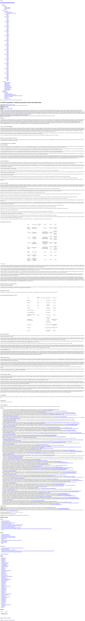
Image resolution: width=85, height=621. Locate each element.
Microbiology (3, 582)
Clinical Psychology (4, 566)
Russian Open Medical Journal (7, 2)
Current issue (6, 11)
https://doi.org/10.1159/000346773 (61, 436)
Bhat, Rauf (5, 515)
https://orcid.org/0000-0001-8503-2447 (50, 507)
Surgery (2, 603)
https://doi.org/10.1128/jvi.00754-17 (73, 497)
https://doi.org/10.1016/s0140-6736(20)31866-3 (34, 459)
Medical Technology (4, 580)
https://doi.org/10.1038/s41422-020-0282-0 (64, 481)
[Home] (1, 0)
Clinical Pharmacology (4, 565)
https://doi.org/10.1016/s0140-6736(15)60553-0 (13, 418)
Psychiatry (2, 595)
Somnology (3, 601)
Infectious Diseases (6, 106)
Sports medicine (3, 602)
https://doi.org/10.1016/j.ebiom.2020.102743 (72, 428)
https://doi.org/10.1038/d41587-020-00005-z (30, 437)
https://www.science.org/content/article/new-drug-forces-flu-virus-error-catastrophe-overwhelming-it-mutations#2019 (52, 468)
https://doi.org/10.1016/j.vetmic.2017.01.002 (42, 444)
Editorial (6, 6)
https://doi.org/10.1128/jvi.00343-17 (68, 441)
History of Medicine (4, 575)
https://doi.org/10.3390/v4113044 (62, 416)
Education (2, 569)
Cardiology (3, 561)
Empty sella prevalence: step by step (6, 523)
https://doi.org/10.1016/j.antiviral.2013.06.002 (9, 470)
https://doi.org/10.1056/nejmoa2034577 (69, 450)
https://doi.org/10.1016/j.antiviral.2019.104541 (9, 482)
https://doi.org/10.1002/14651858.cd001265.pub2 (66, 467)
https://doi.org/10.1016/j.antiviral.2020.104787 (59, 469)
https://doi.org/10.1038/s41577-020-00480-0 (37, 447)
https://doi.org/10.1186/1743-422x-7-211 (61, 465)
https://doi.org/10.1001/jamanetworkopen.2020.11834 (10, 415)
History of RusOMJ (7, 8)
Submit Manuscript (7, 83)
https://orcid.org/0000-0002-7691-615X (63, 508)
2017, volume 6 (7, 54)
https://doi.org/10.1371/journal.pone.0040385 (9, 419)
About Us (3, 5)
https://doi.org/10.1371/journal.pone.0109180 (45, 496)
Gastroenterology (3, 571)
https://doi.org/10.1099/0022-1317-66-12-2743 (57, 414)
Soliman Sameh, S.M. (26, 515)
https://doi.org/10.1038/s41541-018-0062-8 (74, 423)
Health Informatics (4, 573)
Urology (2, 606)
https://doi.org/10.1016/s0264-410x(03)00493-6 (54, 429)
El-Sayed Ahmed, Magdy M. (11, 515)
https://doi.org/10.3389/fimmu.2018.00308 (72, 424)
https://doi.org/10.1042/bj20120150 (72, 471)
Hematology (3, 574)
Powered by (3, 614)
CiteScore (6, 611)
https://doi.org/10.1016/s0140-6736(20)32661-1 (35, 452)
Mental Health (3, 581)
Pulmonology (3, 598)
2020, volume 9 (7, 40)
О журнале (6, 92)
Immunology (3, 577)
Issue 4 (8, 20)
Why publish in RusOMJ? (8, 87)
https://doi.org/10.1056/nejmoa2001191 (73, 479)
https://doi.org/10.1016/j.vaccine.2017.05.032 (9, 421)
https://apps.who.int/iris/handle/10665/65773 (38, 500)
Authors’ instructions (7, 82)
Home (3, 4)
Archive (3, 10)
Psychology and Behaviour (5, 596)
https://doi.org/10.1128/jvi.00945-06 (46, 446)
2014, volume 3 (7, 68)
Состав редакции (7, 98)
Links (2, 607)
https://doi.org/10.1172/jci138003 (43, 460)
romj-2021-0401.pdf (10, 108)
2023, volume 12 (7, 26)
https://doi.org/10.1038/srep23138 (61, 474)
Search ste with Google (4, 554)
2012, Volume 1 (7, 77)
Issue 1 (8, 17)
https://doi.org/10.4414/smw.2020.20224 (54, 503)
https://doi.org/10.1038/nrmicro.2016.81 (53, 409)
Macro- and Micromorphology (5, 579)
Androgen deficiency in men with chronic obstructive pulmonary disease (11, 551)
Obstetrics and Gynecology (5, 586)
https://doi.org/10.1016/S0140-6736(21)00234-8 (16, 456)
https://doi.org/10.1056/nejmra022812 (43, 463)
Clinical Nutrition (3, 564)
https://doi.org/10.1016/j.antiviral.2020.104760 (69, 472)
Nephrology (3, 583)
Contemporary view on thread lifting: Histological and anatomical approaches (12, 524)
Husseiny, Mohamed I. (19, 515)
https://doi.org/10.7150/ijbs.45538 (70, 485)
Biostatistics (3, 560)
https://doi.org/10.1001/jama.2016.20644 (75, 432)
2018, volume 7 (7, 49)
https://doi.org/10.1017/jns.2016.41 (33, 487)
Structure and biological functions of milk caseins (8, 522)
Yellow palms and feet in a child (5, 521)
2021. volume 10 (9, 104)
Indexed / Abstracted (7, 7)
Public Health (3, 597)
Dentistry (2, 567)
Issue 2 (8, 15)
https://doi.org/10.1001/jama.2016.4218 (8, 431)
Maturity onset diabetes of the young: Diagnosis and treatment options (11, 527)
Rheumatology (3, 599)
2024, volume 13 (7, 21)
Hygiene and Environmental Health (6, 576)
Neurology (2, 584)
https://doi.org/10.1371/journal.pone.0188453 (57, 445)
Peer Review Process (7, 86)
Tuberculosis (3, 605)
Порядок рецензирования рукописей (10, 94)
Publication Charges (7, 85)
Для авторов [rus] (5, 91)
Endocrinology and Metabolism (5, 570)
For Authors (4, 81)
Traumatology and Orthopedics (5, 604)
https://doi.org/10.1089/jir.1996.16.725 (70, 495)
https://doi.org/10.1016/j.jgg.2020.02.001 (52, 478)
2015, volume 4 (7, 63)
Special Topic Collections (8, 12)
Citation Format (7, 84)
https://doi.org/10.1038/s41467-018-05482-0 (69, 430)
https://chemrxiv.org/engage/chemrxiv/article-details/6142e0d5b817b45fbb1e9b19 (67, 498)
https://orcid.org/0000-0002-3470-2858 (12, 510)
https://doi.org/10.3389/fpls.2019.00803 (50, 435)
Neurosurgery (3, 585)
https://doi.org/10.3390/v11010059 (48, 410)
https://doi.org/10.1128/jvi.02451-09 (59, 484)
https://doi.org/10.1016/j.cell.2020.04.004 (69, 476)
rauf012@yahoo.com (13, 513)
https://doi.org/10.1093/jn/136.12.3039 (73, 491)
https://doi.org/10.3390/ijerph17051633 (56, 504)
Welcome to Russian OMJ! (5, 534)
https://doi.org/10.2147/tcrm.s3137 (58, 466)
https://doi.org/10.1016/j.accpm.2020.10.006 (35, 449)
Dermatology (3, 568)
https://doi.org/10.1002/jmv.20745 (71, 413)
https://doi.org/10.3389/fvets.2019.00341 (9, 443)
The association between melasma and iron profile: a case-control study (11, 525)
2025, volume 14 (7, 16)
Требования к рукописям (8, 93)
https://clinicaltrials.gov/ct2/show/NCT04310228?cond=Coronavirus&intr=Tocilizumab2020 (44, 501)
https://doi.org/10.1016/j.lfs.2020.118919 (47, 448)
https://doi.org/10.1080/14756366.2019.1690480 (49, 488)
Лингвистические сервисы (9, 96)
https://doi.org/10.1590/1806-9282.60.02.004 (65, 427)
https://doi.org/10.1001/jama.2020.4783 (56, 461)
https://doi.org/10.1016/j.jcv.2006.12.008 (69, 412)
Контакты (6, 97)
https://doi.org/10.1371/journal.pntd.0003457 (9, 426)
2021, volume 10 (7, 35)
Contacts (6, 9)
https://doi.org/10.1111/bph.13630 (62, 493)
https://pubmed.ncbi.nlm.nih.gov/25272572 (44, 492)
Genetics (2, 572)
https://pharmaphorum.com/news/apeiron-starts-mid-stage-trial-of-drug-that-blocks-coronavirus (42, 475)
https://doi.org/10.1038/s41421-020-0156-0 (64, 494)
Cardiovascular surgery (4, 562)
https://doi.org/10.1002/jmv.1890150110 (41, 486)
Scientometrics (3, 600)
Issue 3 (8, 19)
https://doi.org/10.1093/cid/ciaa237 (8, 499)
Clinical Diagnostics (4, 563)
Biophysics (3, 559)
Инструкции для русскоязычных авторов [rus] (8, 526)
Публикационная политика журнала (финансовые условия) (14, 95)
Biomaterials (3, 558)
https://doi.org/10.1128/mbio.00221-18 (77, 480)
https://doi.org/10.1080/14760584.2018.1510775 (59, 442)
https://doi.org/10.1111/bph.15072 (60, 483)
